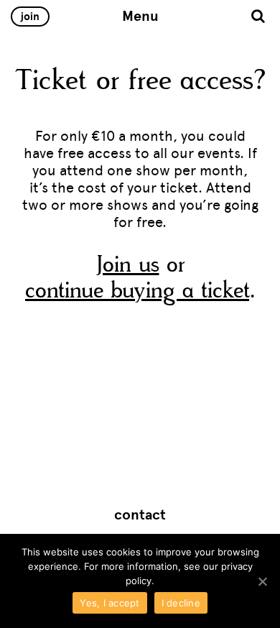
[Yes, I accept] (262, 581)
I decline (181, 603)
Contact (140, 515)
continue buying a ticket (137, 291)
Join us (127, 265)
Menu (140, 16)
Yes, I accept (109, 603)
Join (30, 16)
